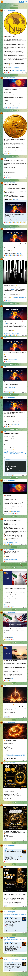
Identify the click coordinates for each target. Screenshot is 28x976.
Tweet (6, 175)
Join (22, 1)
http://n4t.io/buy (19, 253)
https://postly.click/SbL (15, 511)
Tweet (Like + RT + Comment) (11, 457)
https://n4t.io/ (8, 604)
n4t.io (12, 637)
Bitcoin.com (17, 321)
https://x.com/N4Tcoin (14, 67)
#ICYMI (5, 287)
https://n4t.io (15, 199)
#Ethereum (12, 289)
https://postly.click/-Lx (13, 359)
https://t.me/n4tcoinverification (18, 70)
